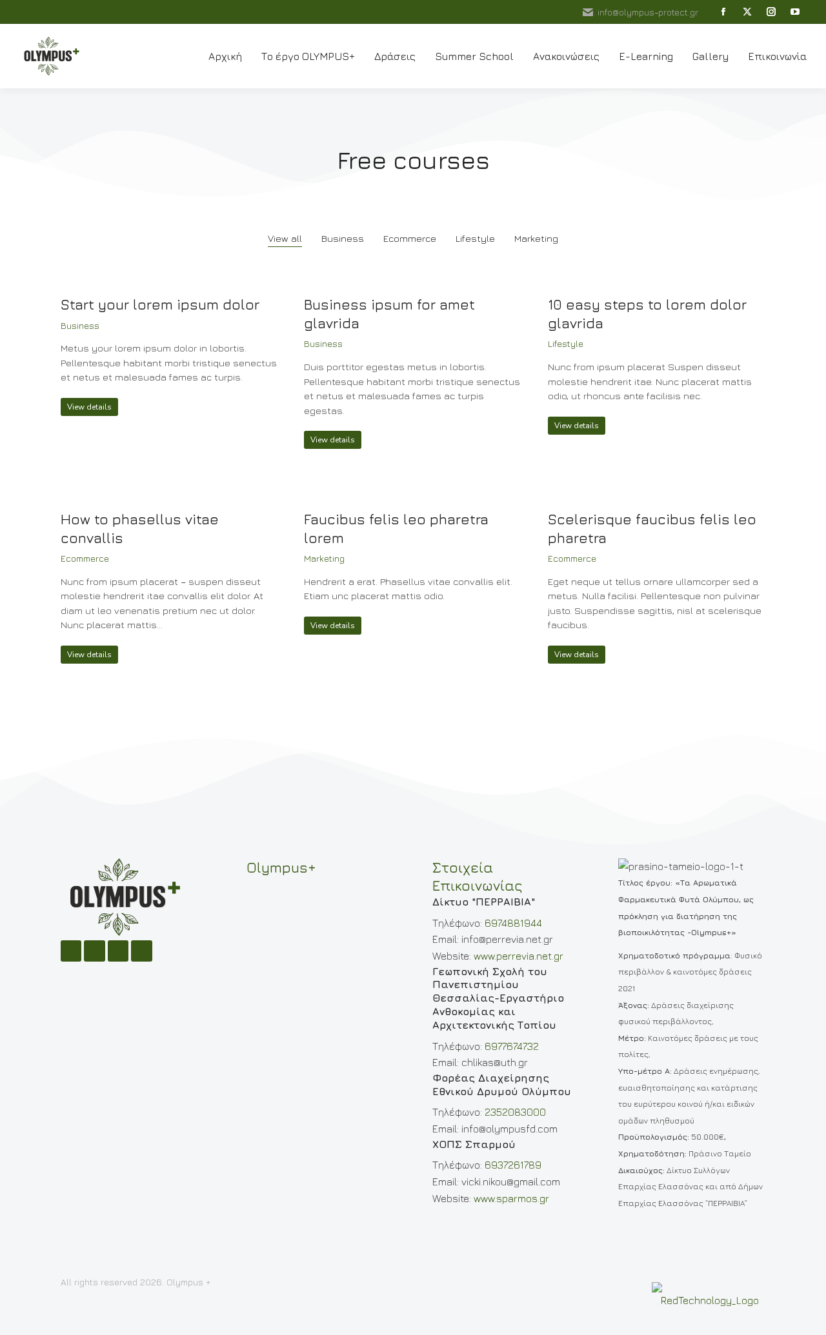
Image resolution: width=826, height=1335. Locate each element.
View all (285, 238)
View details (89, 407)
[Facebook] (71, 950)
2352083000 (515, 1112)
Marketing (536, 238)
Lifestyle (475, 238)
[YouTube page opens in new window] (795, 12)
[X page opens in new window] (747, 12)
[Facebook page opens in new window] (723, 12)
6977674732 (512, 1046)
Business (342, 238)
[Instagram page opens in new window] (771, 12)
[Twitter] (118, 950)
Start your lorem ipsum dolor (160, 304)
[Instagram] (94, 950)
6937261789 (513, 1165)
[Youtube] (141, 950)
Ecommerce (409, 238)
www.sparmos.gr (511, 1198)
